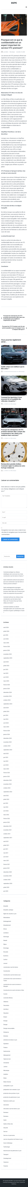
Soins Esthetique (7, 1143)
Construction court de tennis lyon (12, 975)
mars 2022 (6, 814)
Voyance (5, 1166)
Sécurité (5, 1127)
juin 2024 (5, 715)
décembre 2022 (7, 780)
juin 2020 (5, 891)
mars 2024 (6, 727)
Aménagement (7, 921)
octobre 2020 (6, 879)
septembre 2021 (7, 837)
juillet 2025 (6, 665)
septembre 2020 (7, 883)
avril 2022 (6, 811)
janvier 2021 (6, 868)
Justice (5, 1066)
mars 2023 (6, 769)
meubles (5, 1074)
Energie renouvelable (8, 1028)
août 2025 (6, 662)
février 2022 (6, 818)
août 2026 (6, 627)
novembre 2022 (7, 784)
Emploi (5, 1017)
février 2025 (6, 684)
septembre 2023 (7, 749)
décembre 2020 (7, 872)
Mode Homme (7, 1082)
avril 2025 (6, 677)
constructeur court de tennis (10, 967)
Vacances (6, 1162)
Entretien (5, 1036)
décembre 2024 (7, 692)
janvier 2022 (6, 822)
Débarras (5, 1001)
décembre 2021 (7, 826)
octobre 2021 (6, 834)
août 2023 (6, 753)
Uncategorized (7, 1158)
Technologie (6, 1147)
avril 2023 (6, 765)
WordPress (14, 1184)
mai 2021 (5, 853)
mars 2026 (6, 642)
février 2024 (6, 730)
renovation (6, 1105)
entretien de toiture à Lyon (10, 1040)
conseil (5, 963)
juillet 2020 (6, 887)
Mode (4, 1078)
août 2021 (6, 841)
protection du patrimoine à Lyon (11, 1097)
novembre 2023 (7, 742)
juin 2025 (5, 669)
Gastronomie (6, 1051)
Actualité (5, 906)
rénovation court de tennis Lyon (11, 1108)
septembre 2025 (7, 658)
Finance (5, 1047)
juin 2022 (5, 803)
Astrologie (6, 936)
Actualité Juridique (8, 910)
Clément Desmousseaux (11, 371)
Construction (6, 971)
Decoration (6, 1005)
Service (5, 1131)
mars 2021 (6, 860)
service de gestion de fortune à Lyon (13, 1139)
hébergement (6, 1055)
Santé (4, 1120)
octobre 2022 (6, 788)
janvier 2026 (6, 650)
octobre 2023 (6, 746)
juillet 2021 (6, 845)
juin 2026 (5, 635)
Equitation (6, 1043)
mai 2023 (5, 761)
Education (6, 1013)
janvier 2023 (6, 776)
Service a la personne (9, 1135)
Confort (5, 959)
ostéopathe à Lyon (8, 1085)
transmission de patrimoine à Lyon (12, 1150)
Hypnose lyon (7, 1059)
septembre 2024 (7, 704)
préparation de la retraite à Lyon (11, 1089)
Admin (6, 51)
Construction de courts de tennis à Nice (13, 990)
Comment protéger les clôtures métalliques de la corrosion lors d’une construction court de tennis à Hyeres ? (13, 574)
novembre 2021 (7, 830)
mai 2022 (5, 807)
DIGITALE (5, 1009)
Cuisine (5, 994)
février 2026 (6, 646)
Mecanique (12, 51)
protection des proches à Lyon (11, 1093)
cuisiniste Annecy (8, 998)
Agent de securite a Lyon (9, 913)
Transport (5, 1154)
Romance (5, 1112)
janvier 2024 (6, 734)
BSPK (14, 3)
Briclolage (6, 948)
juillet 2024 (6, 711)
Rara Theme (16, 1182)
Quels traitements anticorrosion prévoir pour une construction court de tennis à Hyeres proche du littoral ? (13, 581)
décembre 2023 (7, 738)
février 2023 (6, 772)
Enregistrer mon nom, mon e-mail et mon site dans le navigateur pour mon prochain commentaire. (13, 532)
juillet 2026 (6, 631)
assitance (6, 933)
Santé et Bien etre (8, 1124)
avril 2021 (6, 856)
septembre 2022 (7, 791)
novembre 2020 (7, 876)
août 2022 (6, 795)
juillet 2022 (6, 799)
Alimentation (6, 917)
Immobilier (6, 1062)
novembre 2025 (7, 654)
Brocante (5, 952)
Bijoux (5, 944)
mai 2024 (5, 719)
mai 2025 (5, 673)
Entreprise (6, 1032)
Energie (5, 1020)
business (5, 955)
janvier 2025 (6, 688)
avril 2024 (6, 723)
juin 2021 (5, 849)
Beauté (5, 940)
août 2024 (6, 707)
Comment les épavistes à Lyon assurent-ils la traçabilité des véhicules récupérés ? (11, 399)
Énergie (5, 1024)
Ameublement (7, 925)
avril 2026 (6, 639)
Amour (5, 929)
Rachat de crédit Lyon (9, 1101)
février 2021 (6, 864)
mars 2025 (6, 681)
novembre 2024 (7, 696)
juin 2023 (5, 757)
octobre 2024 (6, 700)
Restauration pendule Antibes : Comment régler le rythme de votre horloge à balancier (13, 466)
